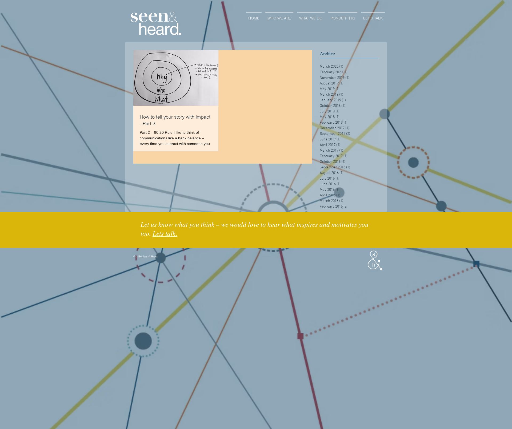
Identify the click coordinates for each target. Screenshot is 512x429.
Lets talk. (165, 233)
